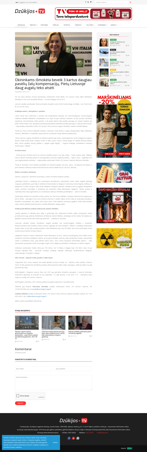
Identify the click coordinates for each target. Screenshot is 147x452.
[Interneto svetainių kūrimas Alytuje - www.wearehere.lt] (129, 448)
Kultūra (89, 25)
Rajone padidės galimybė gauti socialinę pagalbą (79, 332)
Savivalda (21, 25)
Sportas (67, 25)
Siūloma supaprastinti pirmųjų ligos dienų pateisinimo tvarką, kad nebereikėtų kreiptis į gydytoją (53, 334)
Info (17, 2)
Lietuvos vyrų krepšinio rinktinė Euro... (119, 72)
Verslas (56, 25)
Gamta (113, 25)
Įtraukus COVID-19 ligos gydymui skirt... (117, 62)
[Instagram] (91, 2)
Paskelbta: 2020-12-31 (22, 91)
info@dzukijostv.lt (102, 433)
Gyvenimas (102, 25)
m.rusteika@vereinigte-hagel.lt (40, 289)
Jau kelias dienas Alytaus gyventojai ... (117, 52)
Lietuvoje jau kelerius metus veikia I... (118, 82)
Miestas (33, 25)
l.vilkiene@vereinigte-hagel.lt (36, 296)
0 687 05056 (89, 433)
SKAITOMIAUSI (114, 35)
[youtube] (88, 2)
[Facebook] (86, 2)
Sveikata (78, 25)
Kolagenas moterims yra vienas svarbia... (117, 42)
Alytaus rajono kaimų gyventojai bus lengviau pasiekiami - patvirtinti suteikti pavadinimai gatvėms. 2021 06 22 (26, 335)
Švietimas (44, 25)
